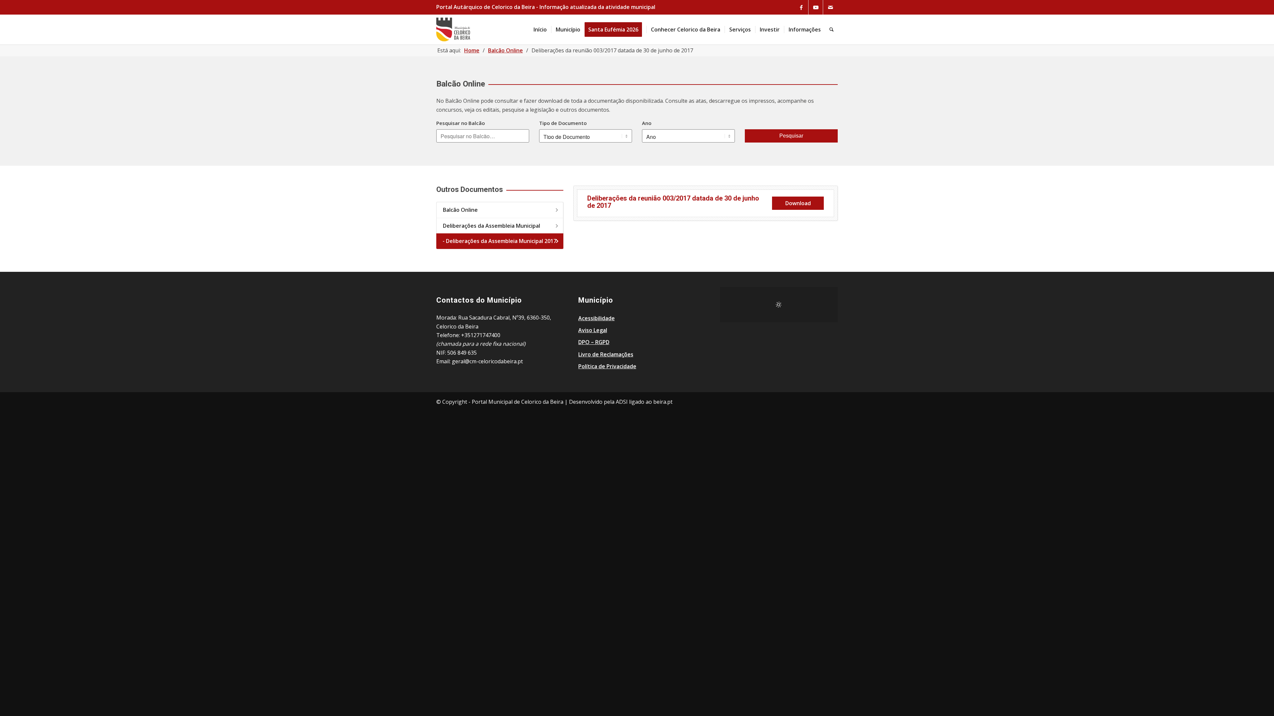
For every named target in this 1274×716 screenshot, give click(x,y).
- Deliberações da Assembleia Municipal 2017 (499, 241)
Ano (646, 123)
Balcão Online (460, 209)
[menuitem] (540, 29)
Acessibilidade (596, 318)
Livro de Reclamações (605, 354)
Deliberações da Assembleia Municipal (491, 225)
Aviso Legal (592, 330)
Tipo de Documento (563, 123)
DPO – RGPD (593, 342)
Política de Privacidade (607, 366)
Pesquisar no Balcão (460, 123)
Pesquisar (791, 136)
